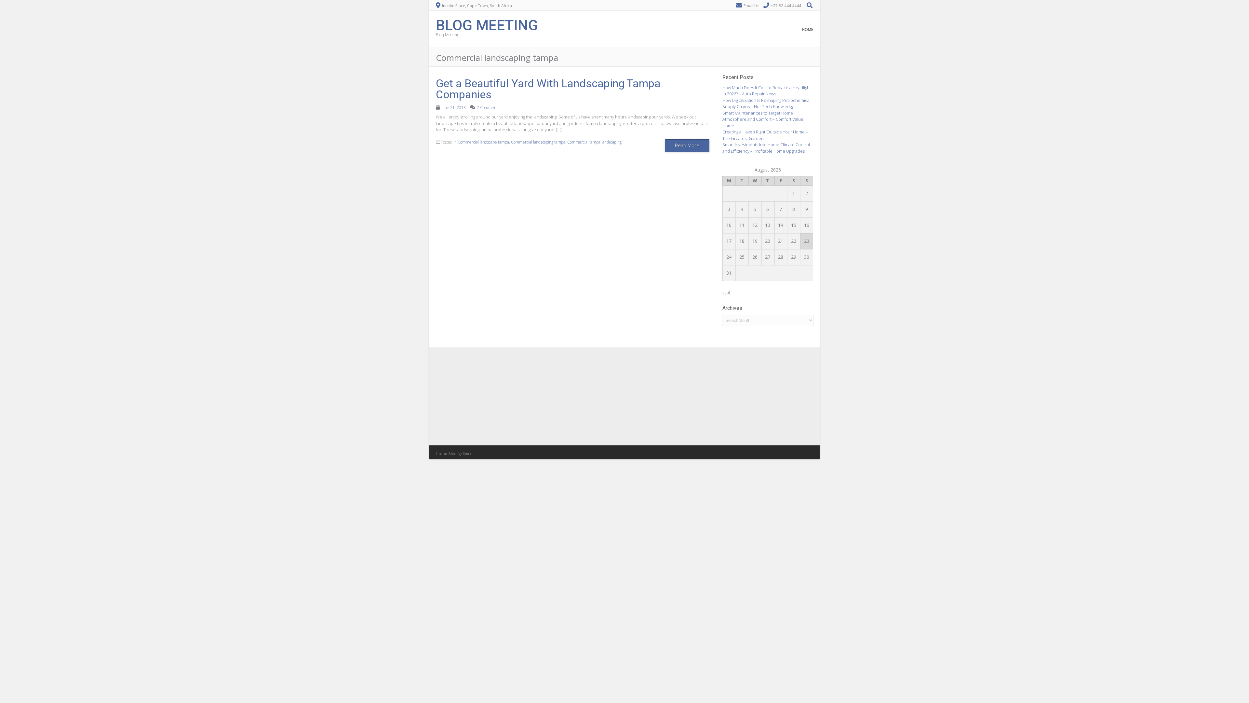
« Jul (726, 292)
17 (729, 241)
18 (742, 241)
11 (742, 225)
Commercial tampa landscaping (594, 142)
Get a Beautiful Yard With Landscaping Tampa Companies (548, 89)
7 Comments (488, 107)
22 (793, 241)
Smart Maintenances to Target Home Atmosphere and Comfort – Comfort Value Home (762, 119)
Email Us (751, 5)
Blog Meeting (487, 25)
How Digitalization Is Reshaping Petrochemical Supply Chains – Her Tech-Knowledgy (766, 103)
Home (807, 29)
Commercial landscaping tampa (538, 142)
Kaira (467, 453)
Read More (687, 145)
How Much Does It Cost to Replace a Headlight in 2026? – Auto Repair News (766, 91)
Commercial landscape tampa (483, 142)
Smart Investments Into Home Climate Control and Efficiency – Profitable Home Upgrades (766, 148)
